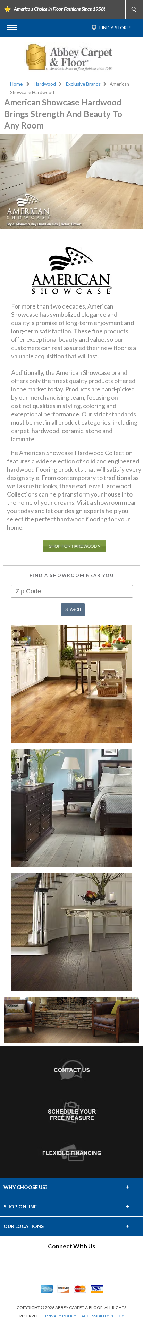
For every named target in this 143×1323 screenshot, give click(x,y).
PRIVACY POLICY (60, 1316)
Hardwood (45, 84)
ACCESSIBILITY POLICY (102, 1316)
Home (16, 84)
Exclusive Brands (83, 84)
